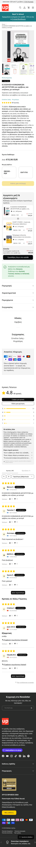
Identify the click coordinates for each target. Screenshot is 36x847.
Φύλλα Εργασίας (7, 78)
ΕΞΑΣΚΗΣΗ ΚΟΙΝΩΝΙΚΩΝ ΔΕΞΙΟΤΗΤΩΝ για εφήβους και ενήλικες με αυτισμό (17, 26)
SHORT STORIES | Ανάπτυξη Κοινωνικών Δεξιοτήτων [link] (21, 223)
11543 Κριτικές (28, 2)
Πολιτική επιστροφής (20, 831)
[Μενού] (33, 7)
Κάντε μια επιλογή (18, 183)
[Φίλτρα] (9, 477)
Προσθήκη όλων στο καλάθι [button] (18, 257)
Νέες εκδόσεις (9, 813)
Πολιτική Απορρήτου (7, 831)
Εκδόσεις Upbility (10, 828)
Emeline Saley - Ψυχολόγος (10, 99)
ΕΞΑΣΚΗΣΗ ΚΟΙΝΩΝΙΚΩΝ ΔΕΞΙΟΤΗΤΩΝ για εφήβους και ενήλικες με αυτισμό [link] (19, 208)
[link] (7, 211)
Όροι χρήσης (17, 833)
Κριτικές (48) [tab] (10, 470)
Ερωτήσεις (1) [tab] (26, 470)
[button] (29, 7)
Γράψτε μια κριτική (18, 399)
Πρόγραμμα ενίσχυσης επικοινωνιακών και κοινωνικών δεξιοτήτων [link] (21, 236)
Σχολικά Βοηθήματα (19, 19)
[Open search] (4, 477)
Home (3, 24)
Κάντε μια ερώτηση (18, 404)
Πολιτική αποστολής (7, 833)
